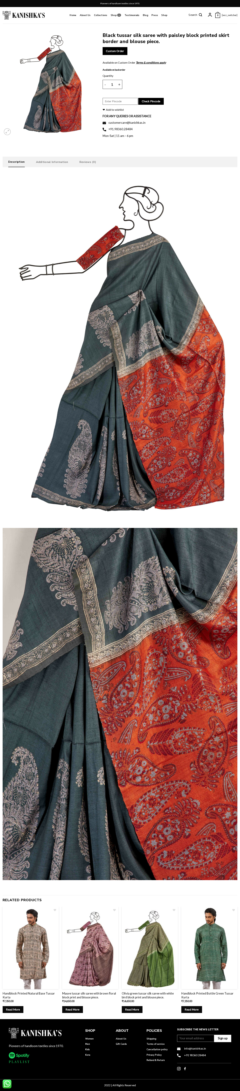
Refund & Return (156, 1060)
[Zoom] (7, 131)
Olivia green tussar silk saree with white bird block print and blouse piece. (148, 995)
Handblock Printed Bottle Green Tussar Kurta (207, 995)
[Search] (195, 15)
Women (89, 1038)
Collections (100, 15)
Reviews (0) (87, 162)
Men (87, 1044)
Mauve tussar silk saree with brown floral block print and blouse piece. (89, 995)
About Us (85, 15)
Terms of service (156, 1044)
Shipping (151, 1038)
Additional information (52, 162)
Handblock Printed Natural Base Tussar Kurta (29, 995)
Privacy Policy (154, 1055)
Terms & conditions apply (151, 62)
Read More (13, 1009)
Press (154, 15)
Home (73, 15)
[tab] (16, 162)
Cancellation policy (157, 1049)
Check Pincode (151, 101)
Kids (87, 1049)
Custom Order (115, 51)
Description (16, 162)
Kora (87, 1055)
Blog (145, 15)
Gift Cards (121, 1044)
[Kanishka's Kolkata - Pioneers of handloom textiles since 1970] (24, 15)
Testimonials (132, 15)
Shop (114, 15)
